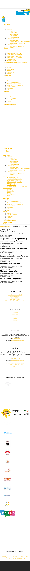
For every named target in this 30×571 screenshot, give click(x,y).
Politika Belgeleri (14, 164)
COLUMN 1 (10, 156)
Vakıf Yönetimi (14, 167)
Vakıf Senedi (13, 159)
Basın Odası (10, 216)
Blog (8, 219)
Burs (8, 208)
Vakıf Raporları (14, 161)
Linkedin (15, 317)
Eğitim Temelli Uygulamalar (14, 179)
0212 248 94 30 (16, 338)
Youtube (15, 318)
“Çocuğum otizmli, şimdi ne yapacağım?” (18, 186)
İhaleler (12, 174)
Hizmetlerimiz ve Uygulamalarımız (16, 204)
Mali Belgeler (13, 162)
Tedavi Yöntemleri (15, 296)
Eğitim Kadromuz (11, 205)
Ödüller (9, 192)
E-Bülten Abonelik (12, 214)
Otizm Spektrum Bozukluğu (14, 177)
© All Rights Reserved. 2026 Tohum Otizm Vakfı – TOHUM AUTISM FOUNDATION (15, 557)
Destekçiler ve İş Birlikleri (17, 173)
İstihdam (9, 195)
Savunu (9, 197)
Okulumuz (9, 199)
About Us (8, 226)
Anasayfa (2, 226)
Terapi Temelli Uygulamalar (14, 180)
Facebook (15, 314)
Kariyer (9, 217)
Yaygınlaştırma (10, 194)
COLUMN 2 (10, 165)
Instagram (15, 312)
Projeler (9, 189)
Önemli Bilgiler (11, 183)
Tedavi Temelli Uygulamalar (14, 182)
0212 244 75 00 (16, 358)
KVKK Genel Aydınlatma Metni (15, 363)
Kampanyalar (10, 191)
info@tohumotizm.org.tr (17, 340)
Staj (8, 210)
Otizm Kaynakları (11, 185)
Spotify (15, 320)
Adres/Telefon (10, 213)
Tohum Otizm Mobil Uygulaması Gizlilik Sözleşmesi (15, 366)
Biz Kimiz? (13, 158)
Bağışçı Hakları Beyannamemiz (15, 364)
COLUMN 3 (10, 171)
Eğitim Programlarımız (13, 201)
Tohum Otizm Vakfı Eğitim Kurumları (15, 301)
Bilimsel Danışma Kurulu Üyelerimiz (20, 168)
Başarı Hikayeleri (11, 207)
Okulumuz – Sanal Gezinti (14, 202)
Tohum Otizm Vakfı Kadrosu (17, 170)
